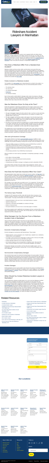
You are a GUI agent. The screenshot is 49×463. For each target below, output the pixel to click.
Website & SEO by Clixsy (4, 461)
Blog (17, 444)
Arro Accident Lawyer (6, 312)
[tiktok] (39, 443)
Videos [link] (18, 445)
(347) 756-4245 (34, 395)
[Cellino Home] (6, 2)
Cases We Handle (6, 444)
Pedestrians (8, 91)
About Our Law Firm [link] (6, 442)
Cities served (5, 445)
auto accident (16, 83)
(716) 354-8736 (15, 412)
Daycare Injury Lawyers (32, 315)
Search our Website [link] (20, 450)
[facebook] (29, 443)
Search (31, 454)
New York (40, 174)
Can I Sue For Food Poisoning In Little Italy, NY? (12, 319)
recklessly (16, 270)
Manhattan (4, 301)
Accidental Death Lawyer (7, 305)
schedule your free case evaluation (12, 291)
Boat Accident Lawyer (6, 316)
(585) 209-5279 (6, 412)
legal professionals (8, 285)
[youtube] (34, 443)
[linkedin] (42, 443)
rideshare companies (29, 175)
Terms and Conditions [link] (44, 461)
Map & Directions (13, 397)
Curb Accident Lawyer (31, 311)
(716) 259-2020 (5, 396)
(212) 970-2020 (14, 396)
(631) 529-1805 (25, 395)
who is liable (19, 76)
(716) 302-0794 (25, 431)
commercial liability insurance (26, 139)
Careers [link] (4, 448)
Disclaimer (18, 447)
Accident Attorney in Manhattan (8, 303)
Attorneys (4, 447)
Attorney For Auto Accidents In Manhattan (11, 314)
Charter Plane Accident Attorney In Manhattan (36, 301)
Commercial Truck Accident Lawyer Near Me (36, 309)
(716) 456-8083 (15, 430)
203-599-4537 (25, 413)
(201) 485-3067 (34, 413)
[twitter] (37, 443)
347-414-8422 (6, 431)
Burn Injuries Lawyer (6, 317)
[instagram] (32, 443)
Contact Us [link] (30, 461)
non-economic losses (16, 186)
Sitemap (18, 448)
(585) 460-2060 (44, 412)
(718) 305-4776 (15, 395)
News (18, 442)
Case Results (5, 450)
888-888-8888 (43, 1)
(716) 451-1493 (6, 394)
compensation (37, 74)
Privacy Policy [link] (36, 461)
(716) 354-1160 (44, 394)
